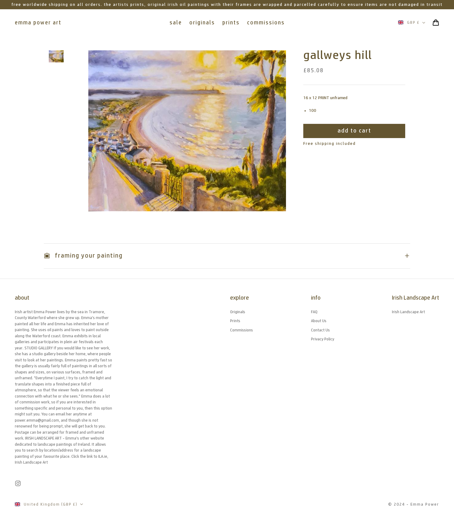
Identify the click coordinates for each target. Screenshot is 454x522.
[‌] (56, 56)
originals (202, 22)
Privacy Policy (322, 339)
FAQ (314, 312)
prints (231, 22)
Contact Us (320, 330)
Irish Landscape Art (408, 312)
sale (176, 22)
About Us (318, 321)
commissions (266, 22)
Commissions (241, 330)
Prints (235, 321)
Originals (237, 312)
